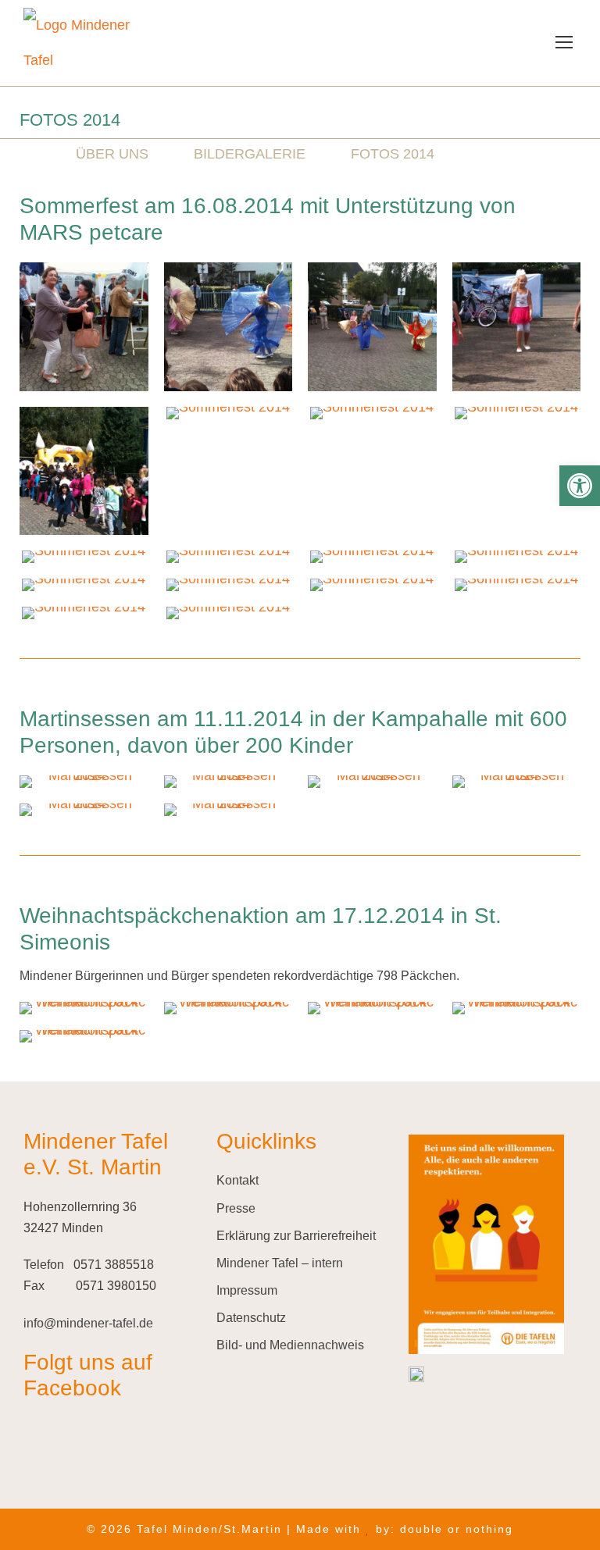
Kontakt (237, 1180)
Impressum (246, 1290)
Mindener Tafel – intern (279, 1263)
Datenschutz (251, 1317)
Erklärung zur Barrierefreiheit (296, 1235)
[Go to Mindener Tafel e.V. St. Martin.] (25, 154)
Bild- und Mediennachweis (290, 1345)
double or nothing (456, 1529)
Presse (235, 1208)
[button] (579, 485)
